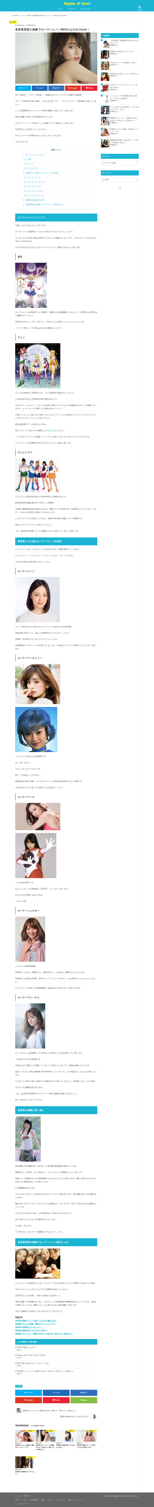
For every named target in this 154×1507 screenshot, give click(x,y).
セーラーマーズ (32, 186)
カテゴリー (72, 9)
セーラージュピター (34, 191)
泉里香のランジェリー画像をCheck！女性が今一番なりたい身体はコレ (46, 1371)
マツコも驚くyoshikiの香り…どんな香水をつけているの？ (124, 108)
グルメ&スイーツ (60, 1499)
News (42, 1499)
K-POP (17, 1499)
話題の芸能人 (34, 1499)
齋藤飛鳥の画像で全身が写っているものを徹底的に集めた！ (124, 141)
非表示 (58, 150)
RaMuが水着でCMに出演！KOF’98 (31, 1355)
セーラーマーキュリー (35, 182)
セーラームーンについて (34, 155)
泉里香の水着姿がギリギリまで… (122, 51)
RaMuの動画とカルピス (26, 1347)
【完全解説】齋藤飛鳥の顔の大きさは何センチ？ (124, 42)
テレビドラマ (31, 168)
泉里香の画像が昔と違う (34, 200)
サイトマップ (85, 9)
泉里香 (20, 1386)
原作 (28, 159)
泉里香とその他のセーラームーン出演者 (40, 173)
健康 (70, 1499)
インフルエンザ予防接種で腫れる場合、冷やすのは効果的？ (123, 97)
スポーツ (50, 1499)
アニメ (28, 164)
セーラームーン (32, 177)
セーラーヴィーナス (34, 195)
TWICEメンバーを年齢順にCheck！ (123, 63)
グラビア (24, 1499)
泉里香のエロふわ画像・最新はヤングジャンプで (124, 130)
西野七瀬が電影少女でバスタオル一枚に (33, 1363)
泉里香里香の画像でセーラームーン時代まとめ (43, 204)
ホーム (61, 9)
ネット (76, 1499)
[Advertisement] (120, 210)
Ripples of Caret (77, 3)
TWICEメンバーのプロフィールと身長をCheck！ (123, 86)
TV (82, 1499)
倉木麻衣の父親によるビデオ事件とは (124, 74)
